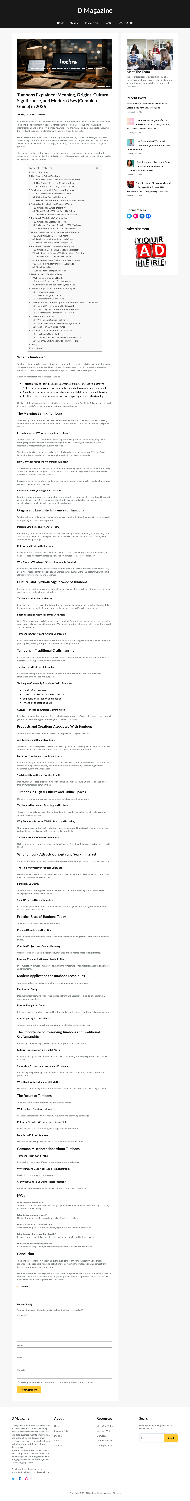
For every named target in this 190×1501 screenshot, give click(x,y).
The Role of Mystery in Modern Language (55, 264)
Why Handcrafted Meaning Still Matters (55, 313)
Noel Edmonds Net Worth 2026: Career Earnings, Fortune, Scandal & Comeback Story (148, 145)
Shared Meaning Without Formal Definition (55, 211)
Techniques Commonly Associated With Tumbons (58, 225)
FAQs (35, 344)
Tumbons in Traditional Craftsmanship (49, 218)
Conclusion (37, 348)
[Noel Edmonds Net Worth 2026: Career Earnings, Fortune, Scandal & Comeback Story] (130, 143)
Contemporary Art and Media (50, 299)
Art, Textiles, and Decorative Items (52, 236)
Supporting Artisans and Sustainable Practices (58, 309)
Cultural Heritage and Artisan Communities (56, 228)
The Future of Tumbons (43, 316)
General (24, 1286)
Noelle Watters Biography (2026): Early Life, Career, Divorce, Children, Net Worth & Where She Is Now (148, 124)
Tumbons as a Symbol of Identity (51, 208)
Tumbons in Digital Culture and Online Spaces (53, 246)
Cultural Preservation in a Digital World (55, 306)
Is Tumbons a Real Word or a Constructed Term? (58, 179)
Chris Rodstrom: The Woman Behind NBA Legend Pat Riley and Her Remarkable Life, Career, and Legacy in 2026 (149, 187)
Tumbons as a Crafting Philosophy (51, 222)
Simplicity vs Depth (45, 267)
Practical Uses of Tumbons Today (46, 274)
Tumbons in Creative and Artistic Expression (56, 214)
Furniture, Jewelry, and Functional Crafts (54, 239)
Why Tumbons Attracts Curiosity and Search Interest (56, 260)
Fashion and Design (46, 292)
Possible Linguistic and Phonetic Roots (53, 193)
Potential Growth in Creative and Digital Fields (58, 323)
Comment (22, 1315)
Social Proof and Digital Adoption (51, 271)
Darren (41, 114)
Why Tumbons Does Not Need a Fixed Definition (59, 337)
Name (20, 1345)
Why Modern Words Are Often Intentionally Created (60, 200)
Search (170, 1438)
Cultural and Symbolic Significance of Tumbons (53, 204)
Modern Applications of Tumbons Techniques (53, 288)
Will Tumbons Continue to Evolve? (52, 320)
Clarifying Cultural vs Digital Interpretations (57, 341)
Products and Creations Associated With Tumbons (55, 232)
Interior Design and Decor (49, 295)
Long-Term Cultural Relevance (51, 327)
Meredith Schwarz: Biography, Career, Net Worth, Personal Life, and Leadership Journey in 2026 (149, 166)
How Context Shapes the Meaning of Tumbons (57, 183)
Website (21, 1370)
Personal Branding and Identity (50, 278)
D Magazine (95, 10)
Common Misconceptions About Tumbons (52, 330)
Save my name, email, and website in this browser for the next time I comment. (57, 1382)
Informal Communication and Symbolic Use (55, 285)
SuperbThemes (113, 1493)
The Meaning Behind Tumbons (45, 176)
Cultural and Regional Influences (51, 197)
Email (20, 1357)
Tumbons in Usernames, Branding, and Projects (57, 250)
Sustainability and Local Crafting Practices (55, 242)
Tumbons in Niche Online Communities (53, 256)
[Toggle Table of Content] (96, 168)
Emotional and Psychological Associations (55, 186)
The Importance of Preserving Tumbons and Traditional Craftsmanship (65, 302)
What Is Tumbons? (40, 172)
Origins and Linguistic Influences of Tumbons (52, 190)
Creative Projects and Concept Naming (54, 281)
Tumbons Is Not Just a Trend (50, 334)
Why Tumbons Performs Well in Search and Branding (60, 253)
